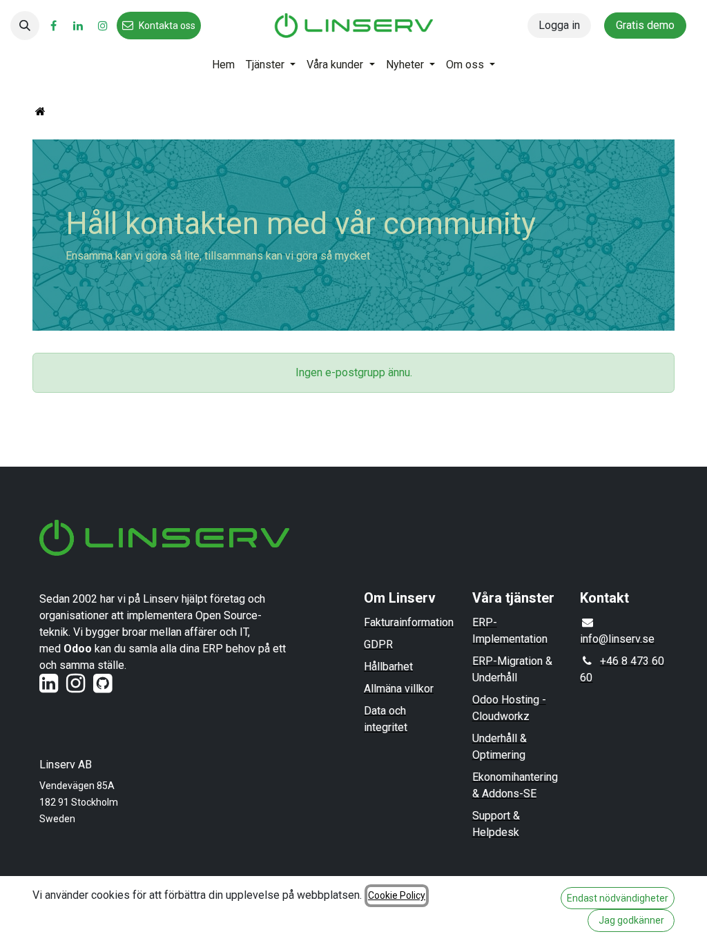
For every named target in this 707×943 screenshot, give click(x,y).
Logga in (559, 25)
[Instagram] (103, 25)
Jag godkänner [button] (631, 920)
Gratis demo (645, 25)
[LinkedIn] (78, 25)
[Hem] (40, 111)
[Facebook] (53, 25)
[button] (24, 25)
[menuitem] (223, 65)
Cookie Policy (396, 895)
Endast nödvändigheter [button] (617, 898)
